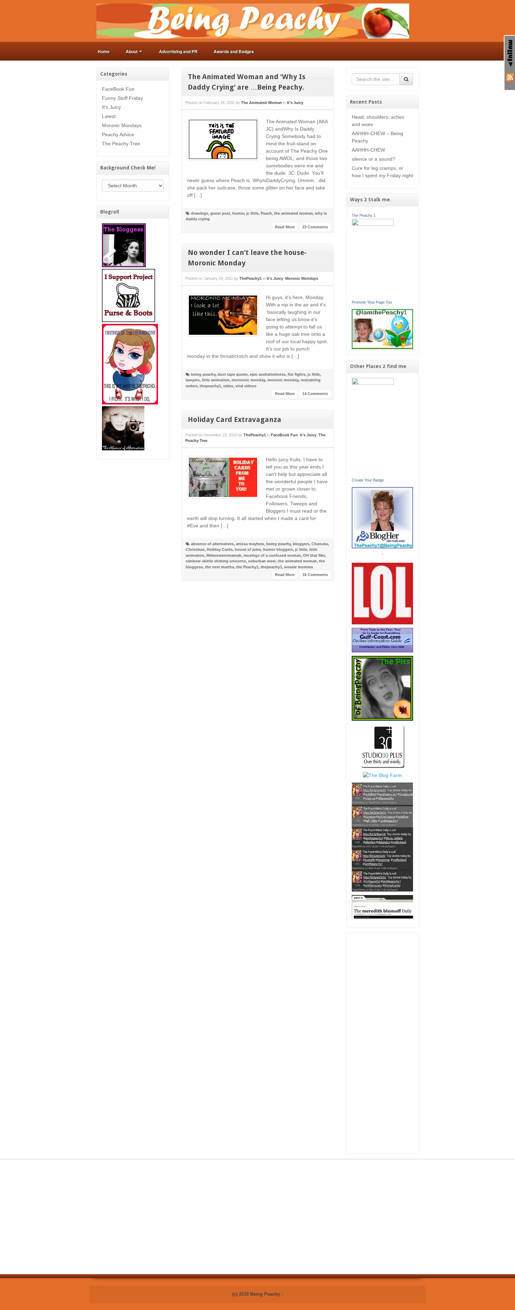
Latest (109, 116)
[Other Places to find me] (382, 745)
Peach (266, 213)
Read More (285, 227)
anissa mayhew (250, 544)
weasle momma (298, 567)
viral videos (245, 386)
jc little (252, 213)
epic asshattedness (268, 374)
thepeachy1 (210, 386)
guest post (220, 213)
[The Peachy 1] (373, 258)
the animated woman (293, 213)
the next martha (219, 567)
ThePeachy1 (250, 278)
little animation (215, 380)
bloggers (301, 544)
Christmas (195, 549)
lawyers (193, 380)
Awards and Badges (234, 51)
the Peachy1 (247, 567)
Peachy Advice (118, 134)
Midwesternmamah (223, 555)
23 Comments (315, 227)
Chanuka (319, 544)
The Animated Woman (261, 102)
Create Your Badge (368, 480)
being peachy (203, 374)
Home (104, 51)
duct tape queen (233, 374)
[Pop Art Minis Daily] (382, 836)
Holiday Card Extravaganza (234, 419)
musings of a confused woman (272, 555)
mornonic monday (248, 380)
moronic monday (282, 380)
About (132, 51)
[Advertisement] (382, 1043)
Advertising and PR (178, 51)
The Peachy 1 (364, 215)
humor (238, 213)
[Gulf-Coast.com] (382, 640)
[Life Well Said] (382, 517)
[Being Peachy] (252, 20)
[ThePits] (382, 688)
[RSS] (510, 76)
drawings (199, 213)
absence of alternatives (212, 544)
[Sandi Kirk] (373, 426)
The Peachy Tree (121, 143)
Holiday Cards (220, 549)
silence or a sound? (373, 159)
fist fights (296, 374)
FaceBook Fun (118, 89)
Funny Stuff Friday (122, 98)
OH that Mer (314, 555)
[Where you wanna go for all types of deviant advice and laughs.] (124, 245)
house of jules (248, 549)
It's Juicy (111, 107)
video (228, 386)
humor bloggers (278, 549)
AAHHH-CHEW (368, 150)
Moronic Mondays (122, 125)
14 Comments (315, 393)
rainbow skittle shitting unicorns (216, 561)
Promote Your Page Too (372, 302)
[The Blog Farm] (382, 775)
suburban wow (262, 561)
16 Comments (315, 575)
